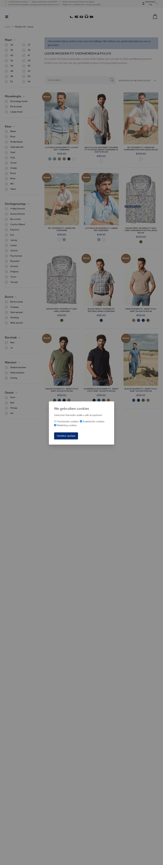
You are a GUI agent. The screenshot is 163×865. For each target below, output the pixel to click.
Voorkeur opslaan (66, 435)
